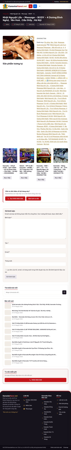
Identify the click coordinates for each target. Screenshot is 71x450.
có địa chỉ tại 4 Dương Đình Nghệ (53, 55)
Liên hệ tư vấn (63, 400)
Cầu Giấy (61, 52)
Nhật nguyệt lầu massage (58, 119)
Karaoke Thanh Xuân (48, 428)
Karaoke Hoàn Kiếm (48, 418)
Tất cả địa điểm (62, 413)
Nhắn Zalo (29, 405)
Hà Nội (51, 58)
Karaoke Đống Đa (48, 408)
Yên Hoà (46, 144)
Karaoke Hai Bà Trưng (48, 423)
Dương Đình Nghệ (42, 58)
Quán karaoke (41, 45)
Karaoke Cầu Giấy (48, 403)
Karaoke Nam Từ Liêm (49, 433)
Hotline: (61, 1)
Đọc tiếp (7, 178)
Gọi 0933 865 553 (16, 198)
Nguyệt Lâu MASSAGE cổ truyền (48, 91)
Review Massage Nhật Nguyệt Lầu (48, 134)
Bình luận (8, 217)
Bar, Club (54, 42)
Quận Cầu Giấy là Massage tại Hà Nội (54, 131)
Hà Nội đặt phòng (61, 58)
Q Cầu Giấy (56, 129)
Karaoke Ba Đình (47, 413)
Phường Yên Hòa (46, 129)
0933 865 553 (37, 380)
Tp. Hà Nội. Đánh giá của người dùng (54, 141)
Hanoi (48, 60)
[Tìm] (64, 292)
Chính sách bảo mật (56, 447)
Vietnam (40, 144)
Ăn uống (47, 42)
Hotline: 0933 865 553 (31, 401)
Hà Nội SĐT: (41, 60)
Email (7, 252)
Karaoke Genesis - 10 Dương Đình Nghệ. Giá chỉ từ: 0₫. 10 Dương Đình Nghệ (51, 67)
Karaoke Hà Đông (47, 438)
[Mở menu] (40, 6)
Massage (61, 42)
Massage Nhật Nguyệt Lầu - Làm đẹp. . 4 (51, 88)
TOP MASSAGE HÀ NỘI (55, 139)
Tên (6, 243)
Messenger (29, 409)
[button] (31, 38)
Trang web (8, 261)
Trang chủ (5, 14)
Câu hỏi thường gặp (63, 408)
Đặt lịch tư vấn (33, 198)
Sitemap (65, 447)
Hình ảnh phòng (63, 403)
